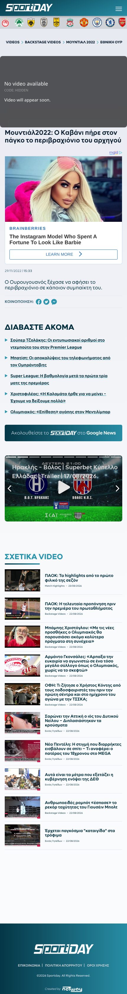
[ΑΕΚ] (32, 22)
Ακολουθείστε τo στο (63, 433)
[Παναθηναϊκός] (19, 22)
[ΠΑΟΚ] (45, 22)
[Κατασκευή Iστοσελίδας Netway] (72, 989)
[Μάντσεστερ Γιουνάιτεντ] (84, 22)
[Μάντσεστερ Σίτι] (97, 22)
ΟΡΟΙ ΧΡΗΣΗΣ (98, 965)
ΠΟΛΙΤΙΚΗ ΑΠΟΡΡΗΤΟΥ (63, 965)
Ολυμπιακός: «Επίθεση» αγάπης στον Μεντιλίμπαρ (60, 411)
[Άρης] (58, 22)
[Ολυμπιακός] (6, 22)
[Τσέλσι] (110, 22)
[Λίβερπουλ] (71, 22)
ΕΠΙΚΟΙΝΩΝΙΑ (29, 965)
